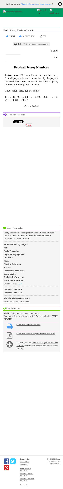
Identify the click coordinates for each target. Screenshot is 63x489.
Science (7, 267)
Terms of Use (24, 462)
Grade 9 (47, 235)
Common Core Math (13, 292)
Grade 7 (31, 235)
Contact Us (23, 485)
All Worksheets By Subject (16, 244)
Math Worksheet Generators (17, 298)
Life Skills (8, 257)
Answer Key (28, 36)
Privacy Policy (25, 459)
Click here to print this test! (28, 324)
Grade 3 (52, 233)
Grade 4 (7, 235)
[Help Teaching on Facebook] (6, 461)
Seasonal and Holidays (14, 270)
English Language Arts (14, 254)
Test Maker (23, 464)
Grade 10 (8, 238)
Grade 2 (44, 233)
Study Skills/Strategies (14, 277)
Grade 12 (26, 238)
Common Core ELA (13, 289)
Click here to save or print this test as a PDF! (35, 333)
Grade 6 (23, 235)
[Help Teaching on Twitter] (13, 461)
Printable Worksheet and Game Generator (36, 4)
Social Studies (10, 274)
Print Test (22, 44)
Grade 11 (17, 238)
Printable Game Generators (16, 301)
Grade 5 (15, 235)
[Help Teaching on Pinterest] (6, 467)
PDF (44, 36)
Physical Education (12, 264)
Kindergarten (25, 233)
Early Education (11, 233)
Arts (6, 248)
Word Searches (10, 284)
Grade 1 (36, 233)
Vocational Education (13, 280)
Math (6, 261)
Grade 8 (39, 235)
